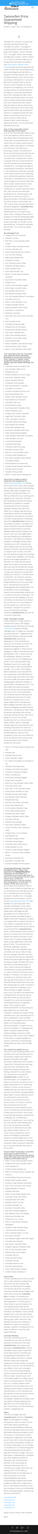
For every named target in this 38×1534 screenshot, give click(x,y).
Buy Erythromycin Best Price (19, 901)
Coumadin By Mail (10, 1497)
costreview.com (9, 628)
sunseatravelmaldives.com (17, 483)
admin (8, 27)
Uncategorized (26, 27)
